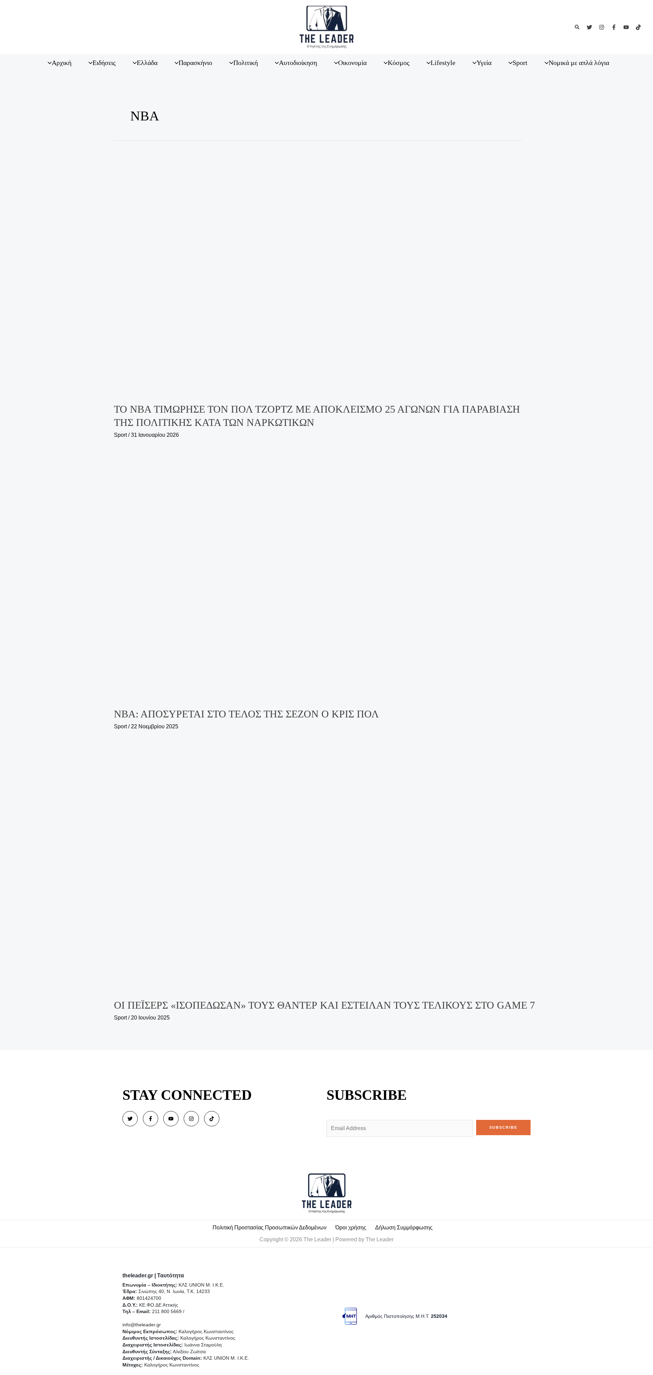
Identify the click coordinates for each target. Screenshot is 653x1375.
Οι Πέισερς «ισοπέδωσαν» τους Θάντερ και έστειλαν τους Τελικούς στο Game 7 (324, 1005)
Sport (120, 435)
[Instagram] (601, 27)
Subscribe (503, 1127)
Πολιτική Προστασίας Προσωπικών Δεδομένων (269, 1227)
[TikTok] (638, 27)
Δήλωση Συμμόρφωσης (404, 1227)
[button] (577, 27)
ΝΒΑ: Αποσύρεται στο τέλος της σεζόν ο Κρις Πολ (246, 713)
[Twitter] (589, 27)
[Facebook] (614, 27)
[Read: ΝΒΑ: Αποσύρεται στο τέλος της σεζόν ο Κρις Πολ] (326, 574)
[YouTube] (626, 27)
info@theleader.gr (141, 1324)
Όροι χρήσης (350, 1227)
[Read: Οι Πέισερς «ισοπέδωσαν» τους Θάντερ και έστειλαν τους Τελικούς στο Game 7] (326, 866)
